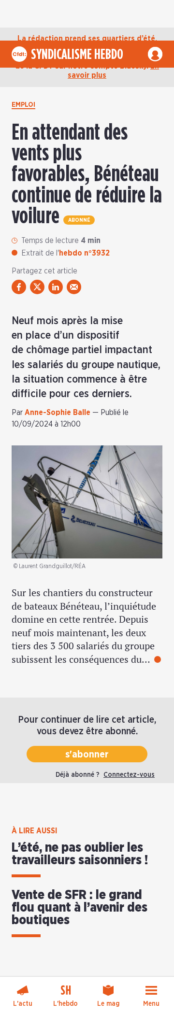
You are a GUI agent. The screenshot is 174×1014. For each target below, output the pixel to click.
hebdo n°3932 (84, 253)
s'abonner (87, 754)
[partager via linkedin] (55, 287)
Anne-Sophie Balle (57, 412)
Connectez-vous (129, 774)
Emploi (23, 104)
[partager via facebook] (19, 287)
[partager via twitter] (37, 287)
